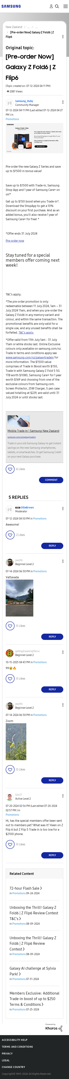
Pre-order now (15, 241)
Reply (52, 545)
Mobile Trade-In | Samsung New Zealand (33, 431)
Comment (51, 480)
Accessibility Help (14, 1040)
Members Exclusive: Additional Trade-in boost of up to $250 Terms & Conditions (34, 999)
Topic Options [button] (56, 36)
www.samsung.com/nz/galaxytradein (30, 357)
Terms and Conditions (17, 1046)
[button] (56, 102)
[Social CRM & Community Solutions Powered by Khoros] (54, 1027)
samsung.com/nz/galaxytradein (22, 437)
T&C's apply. (26, 332)
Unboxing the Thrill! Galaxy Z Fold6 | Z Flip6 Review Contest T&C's (34, 913)
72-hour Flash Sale (24, 888)
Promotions (12, 119)
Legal (6, 1060)
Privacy (7, 1053)
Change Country (13, 1067)
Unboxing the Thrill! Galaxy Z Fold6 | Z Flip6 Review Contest (33, 943)
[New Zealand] (11, 6)
